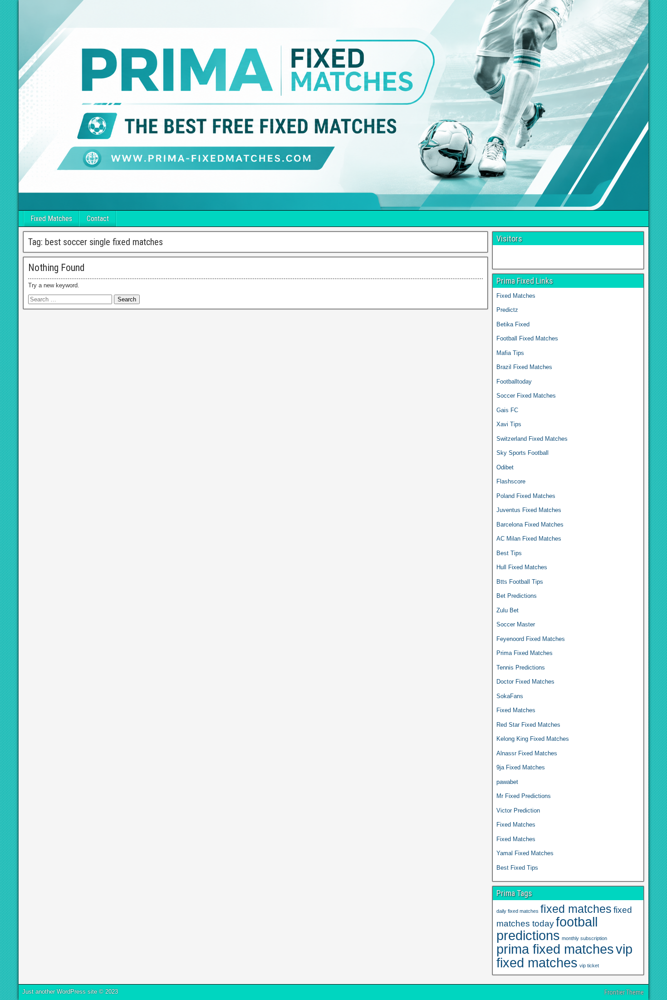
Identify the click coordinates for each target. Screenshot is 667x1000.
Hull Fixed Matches (521, 567)
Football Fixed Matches (527, 338)
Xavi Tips (508, 424)
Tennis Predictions (520, 667)
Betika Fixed (513, 324)
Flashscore (510, 481)
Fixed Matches (51, 218)
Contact (98, 218)
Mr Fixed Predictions (523, 796)
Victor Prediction (518, 810)
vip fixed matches (564, 955)
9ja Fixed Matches (520, 767)
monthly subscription (584, 938)
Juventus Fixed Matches (528, 510)
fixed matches (576, 909)
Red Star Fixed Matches (528, 724)
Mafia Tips (510, 353)
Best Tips (509, 553)
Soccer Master (515, 624)
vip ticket (589, 965)
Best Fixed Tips (517, 867)
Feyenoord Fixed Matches (530, 638)
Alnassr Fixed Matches (526, 753)
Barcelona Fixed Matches (530, 524)
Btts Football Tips (519, 581)
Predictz (507, 309)
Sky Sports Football (522, 452)
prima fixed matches (555, 948)
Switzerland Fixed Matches (532, 438)
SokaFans (509, 696)
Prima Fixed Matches (524, 653)
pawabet (507, 781)
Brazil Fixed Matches (524, 367)
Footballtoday (514, 381)
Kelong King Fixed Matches (532, 738)
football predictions (547, 928)
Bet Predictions (516, 595)
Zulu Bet (507, 610)
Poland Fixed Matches (525, 496)
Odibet (505, 467)
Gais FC (507, 410)
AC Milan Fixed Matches (528, 538)
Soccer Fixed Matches (526, 395)
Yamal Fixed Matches (525, 853)
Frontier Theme (624, 992)
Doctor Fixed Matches (525, 681)
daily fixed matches (517, 911)
